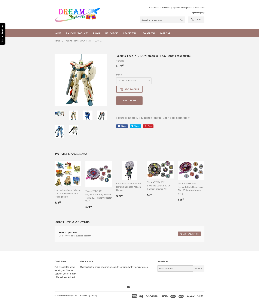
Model (119, 75)
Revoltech (129, 33)
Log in (193, 13)
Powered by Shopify (88, 295)
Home (58, 33)
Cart (198, 19)
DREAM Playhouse (69, 295)
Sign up (201, 13)
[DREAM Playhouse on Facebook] (128, 287)
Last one (165, 33)
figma (96, 33)
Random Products (77, 33)
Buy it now (129, 100)
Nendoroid (111, 33)
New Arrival (148, 33)
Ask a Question (191, 233)
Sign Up (198, 268)
